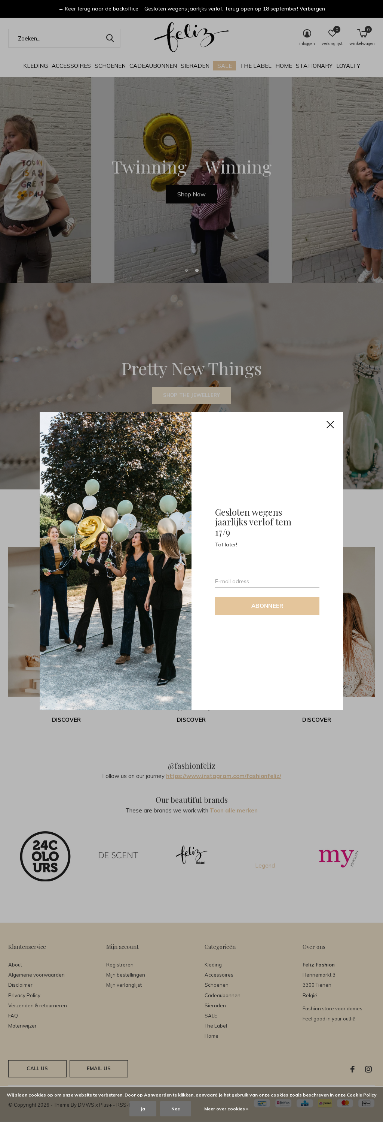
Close (330, 424)
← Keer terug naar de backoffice (98, 8)
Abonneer (267, 605)
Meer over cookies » (226, 1109)
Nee (175, 1109)
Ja (143, 1109)
